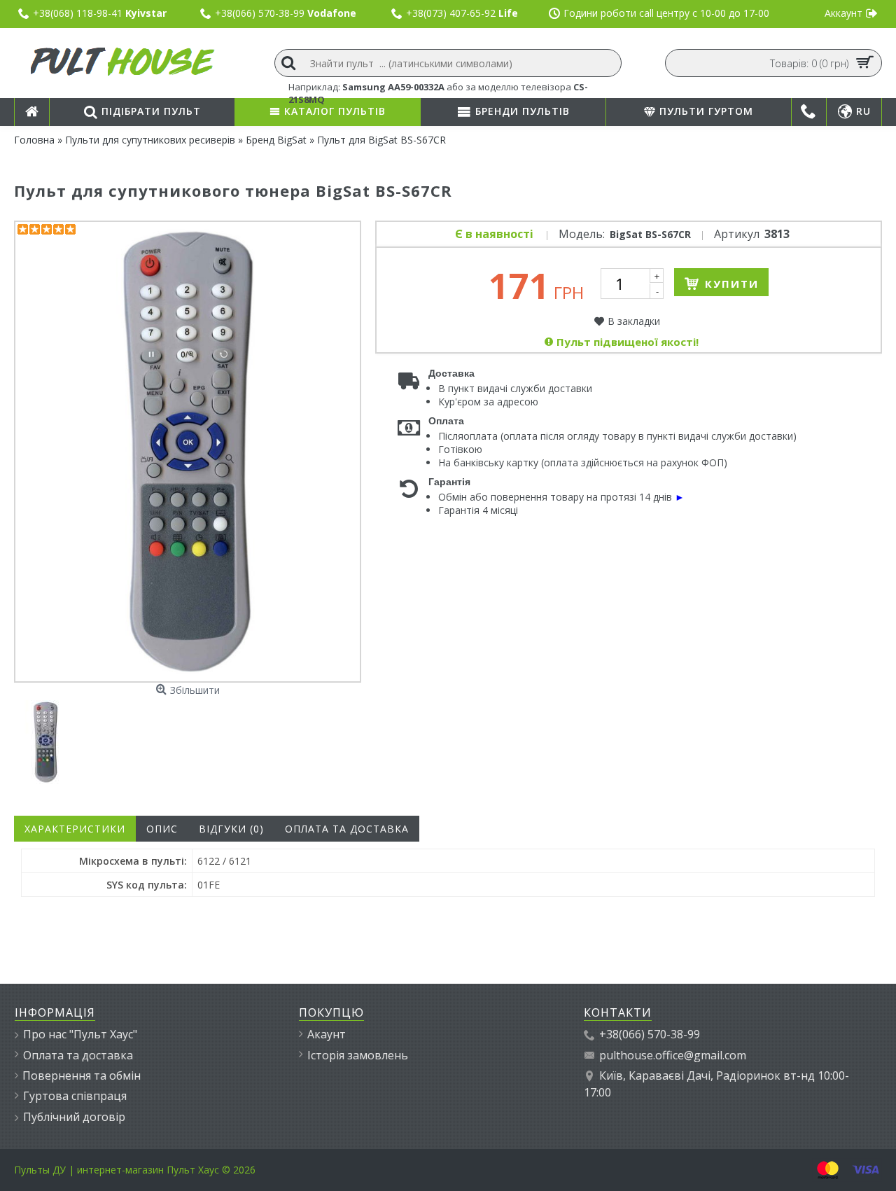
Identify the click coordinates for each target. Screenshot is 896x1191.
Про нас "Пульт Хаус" (80, 1034)
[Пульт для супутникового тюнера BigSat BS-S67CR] (47, 740)
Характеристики (74, 828)
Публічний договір (74, 1116)
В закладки (634, 321)
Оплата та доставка (347, 828)
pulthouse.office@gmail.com (672, 1055)
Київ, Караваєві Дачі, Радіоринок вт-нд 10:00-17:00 (716, 1084)
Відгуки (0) (231, 828)
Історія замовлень (357, 1055)
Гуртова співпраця (75, 1095)
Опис (162, 828)
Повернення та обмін (81, 1075)
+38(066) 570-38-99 (649, 1034)
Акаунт (326, 1034)
